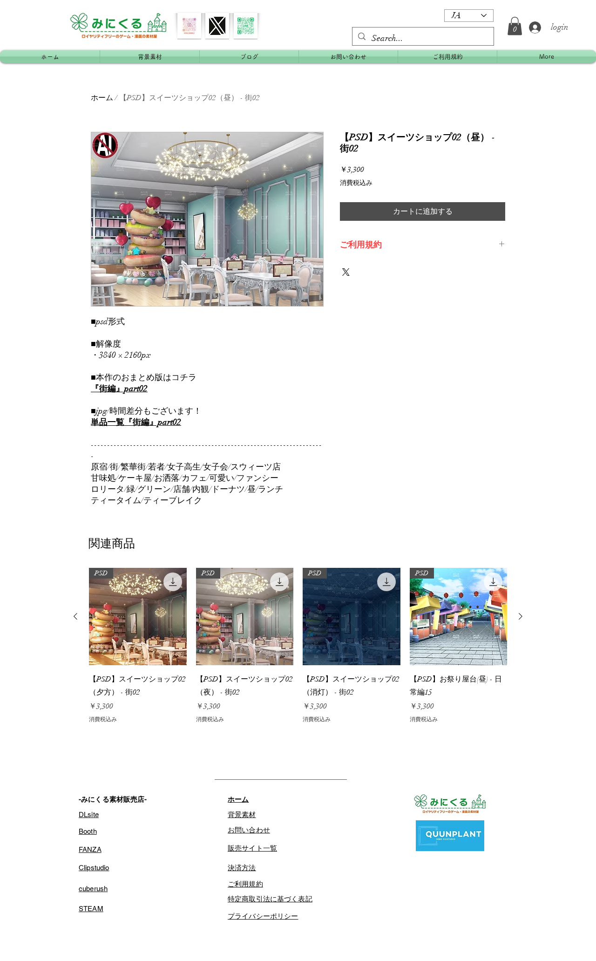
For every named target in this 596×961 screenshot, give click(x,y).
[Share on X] (346, 272)
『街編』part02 (119, 388)
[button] (514, 26)
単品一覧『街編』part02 (136, 422)
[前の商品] (75, 616)
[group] (298, 645)
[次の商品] (520, 616)
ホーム (102, 97)
